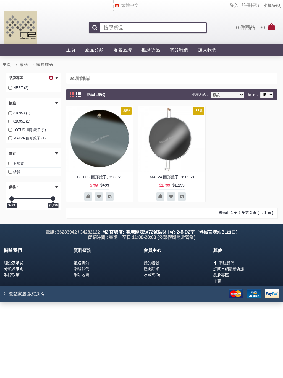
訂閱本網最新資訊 (228, 269)
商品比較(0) (96, 94)
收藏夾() (152, 275)
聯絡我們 (81, 268)
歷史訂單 (151, 268)
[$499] (11, 198)
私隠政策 (12, 275)
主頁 (217, 281)
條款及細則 (13, 268)
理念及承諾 (13, 263)
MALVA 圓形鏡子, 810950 (172, 177)
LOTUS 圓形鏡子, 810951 (99, 177)
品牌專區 (221, 275)
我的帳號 (151, 263)
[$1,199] (53, 198)
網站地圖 (81, 275)
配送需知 (81, 263)
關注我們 (226, 263)
